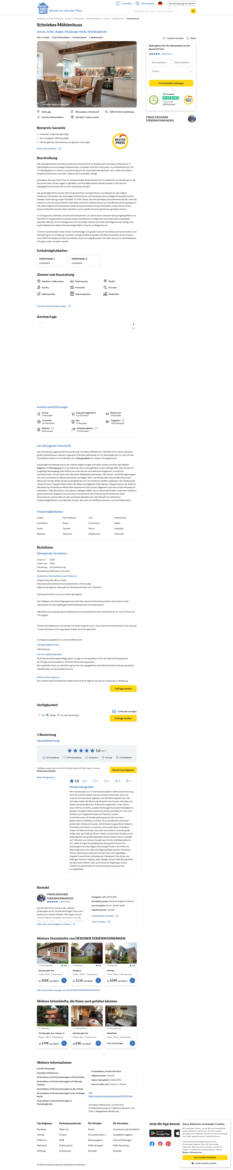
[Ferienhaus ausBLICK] (121, 953)
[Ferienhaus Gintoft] (52, 1015)
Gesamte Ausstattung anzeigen (52, 306)
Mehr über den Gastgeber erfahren (54, 924)
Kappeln (41, 468)
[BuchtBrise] (86, 953)
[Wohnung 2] (121, 1015)
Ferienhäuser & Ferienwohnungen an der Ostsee (60, 1089)
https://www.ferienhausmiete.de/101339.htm (110, 1096)
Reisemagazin (95, 1140)
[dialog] (205, 1143)
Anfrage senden (123, 688)
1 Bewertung (64, 901)
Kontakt (92, 1150)
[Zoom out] (133, 328)
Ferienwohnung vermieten (182, 3)
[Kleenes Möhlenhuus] (52, 953)
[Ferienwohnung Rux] (86, 1015)
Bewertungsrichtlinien (46, 771)
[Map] (87, 361)
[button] (205, 1163)
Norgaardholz (83, 458)
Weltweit (42, 1145)
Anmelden (127, 3)
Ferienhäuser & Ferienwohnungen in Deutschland (60, 1077)
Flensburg (54, 468)
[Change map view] (41, 325)
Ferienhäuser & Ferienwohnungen (50, 18)
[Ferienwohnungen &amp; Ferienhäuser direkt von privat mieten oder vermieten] (59, 10)
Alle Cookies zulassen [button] (205, 1157)
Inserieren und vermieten (126, 1129)
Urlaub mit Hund (113, 1071)
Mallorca (41, 1140)
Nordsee (41, 1129)
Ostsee (40, 1134)
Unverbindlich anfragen (171, 83)
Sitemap (41, 1150)
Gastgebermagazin (123, 1134)
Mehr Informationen (47, 148)
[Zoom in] (133, 324)
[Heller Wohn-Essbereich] (87, 74)
